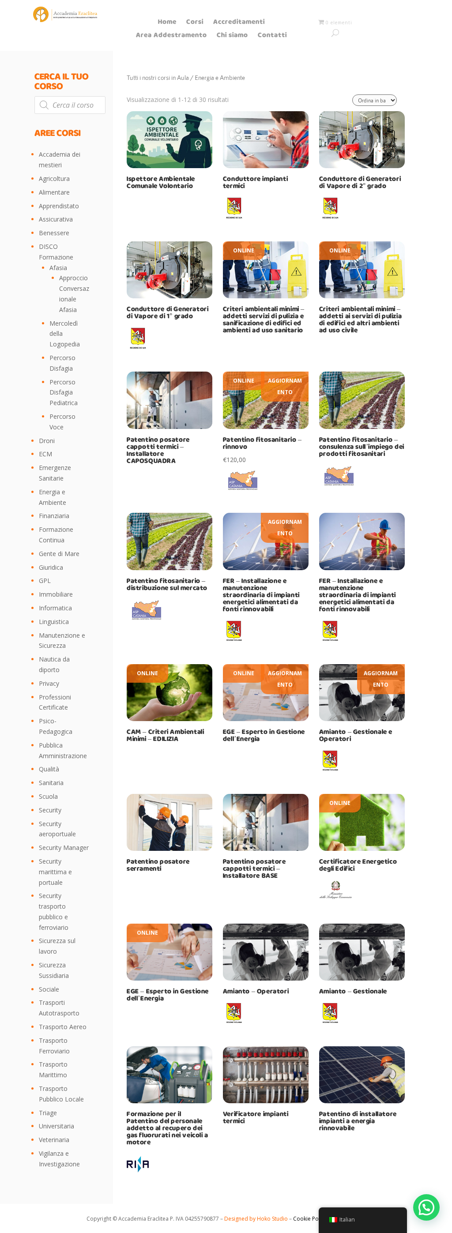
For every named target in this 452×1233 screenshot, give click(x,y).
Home (167, 23)
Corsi (194, 23)
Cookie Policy (309, 1218)
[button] (426, 1207)
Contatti (272, 36)
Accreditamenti (239, 23)
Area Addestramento (171, 36)
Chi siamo (232, 36)
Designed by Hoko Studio (256, 1218)
